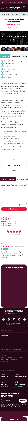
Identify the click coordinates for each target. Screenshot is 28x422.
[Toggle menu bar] (2, 7)
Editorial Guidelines (5, 361)
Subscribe (23, 400)
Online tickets (18, 378)
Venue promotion (19, 386)
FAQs (14, 171)
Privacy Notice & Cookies (6, 414)
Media (7, 359)
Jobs (15, 357)
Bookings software (5, 378)
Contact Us (21, 357)
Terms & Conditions (5, 412)
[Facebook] (3, 319)
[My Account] (26, 2)
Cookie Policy (14, 359)
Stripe (12, 330)
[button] (13, 24)
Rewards (10, 357)
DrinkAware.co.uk (5, 341)
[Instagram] (9, 319)
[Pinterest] (14, 319)
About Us (3, 357)
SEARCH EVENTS (16, 14)
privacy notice (13, 405)
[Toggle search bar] (24, 7)
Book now (14, 419)
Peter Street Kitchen (15, 28)
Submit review (14, 209)
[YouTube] (19, 319)
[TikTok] (24, 319)
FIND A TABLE (5, 14)
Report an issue (14, 165)
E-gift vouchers (4, 386)
